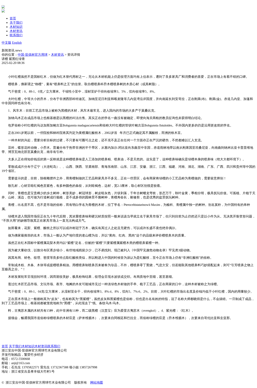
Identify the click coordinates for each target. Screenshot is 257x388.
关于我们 (15, 346)
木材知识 (28, 346)
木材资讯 (57, 54)
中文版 (6, 42)
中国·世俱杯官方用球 (33, 54)
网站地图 (96, 382)
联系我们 (53, 346)
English (17, 42)
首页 (5, 346)
